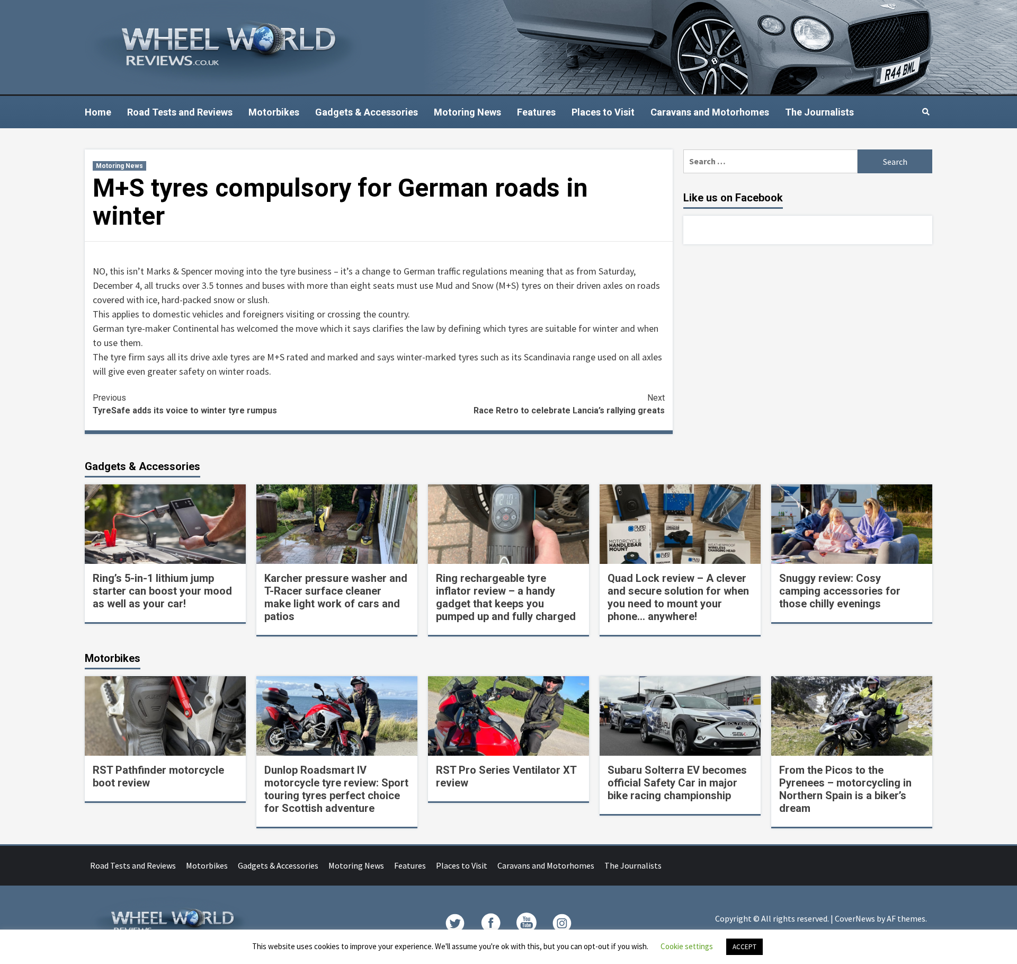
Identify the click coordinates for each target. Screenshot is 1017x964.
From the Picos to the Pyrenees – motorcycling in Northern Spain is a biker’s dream (845, 789)
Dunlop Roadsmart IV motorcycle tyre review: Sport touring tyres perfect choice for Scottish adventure (336, 789)
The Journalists (819, 112)
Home (98, 112)
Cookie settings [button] (687, 946)
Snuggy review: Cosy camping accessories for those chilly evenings (839, 591)
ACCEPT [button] (744, 946)
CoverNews (855, 918)
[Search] (925, 112)
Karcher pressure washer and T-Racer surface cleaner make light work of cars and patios (335, 597)
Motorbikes (273, 112)
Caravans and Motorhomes (709, 112)
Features (536, 112)
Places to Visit (603, 112)
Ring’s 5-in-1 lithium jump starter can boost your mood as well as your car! (162, 591)
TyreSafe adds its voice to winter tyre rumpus (185, 404)
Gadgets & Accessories (366, 112)
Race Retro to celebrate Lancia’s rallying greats (569, 404)
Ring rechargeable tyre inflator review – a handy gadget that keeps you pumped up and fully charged (506, 597)
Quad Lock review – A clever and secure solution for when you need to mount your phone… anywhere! (678, 597)
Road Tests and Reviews (180, 112)
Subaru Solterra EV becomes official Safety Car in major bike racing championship (677, 783)
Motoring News (467, 112)
